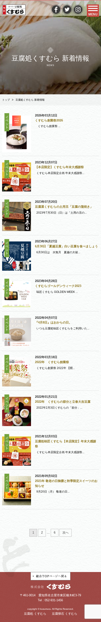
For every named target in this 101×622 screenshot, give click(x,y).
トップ (6, 99)
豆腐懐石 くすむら (64, 613)
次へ (65, 532)
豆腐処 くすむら (35, 613)
